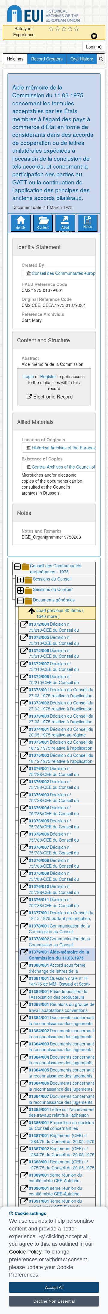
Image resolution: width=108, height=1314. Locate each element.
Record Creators (47, 59)
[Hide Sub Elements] (17, 567)
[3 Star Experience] (65, 29)
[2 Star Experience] (58, 29)
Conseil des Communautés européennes (69, 273)
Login (92, 47)
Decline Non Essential (54, 1301)
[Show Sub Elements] (20, 580)
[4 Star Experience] (71, 29)
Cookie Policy (25, 1252)
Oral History (81, 59)
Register (48, 376)
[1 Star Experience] (52, 29)
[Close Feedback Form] (94, 36)
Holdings (15, 59)
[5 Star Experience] (77, 29)
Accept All (54, 1287)
